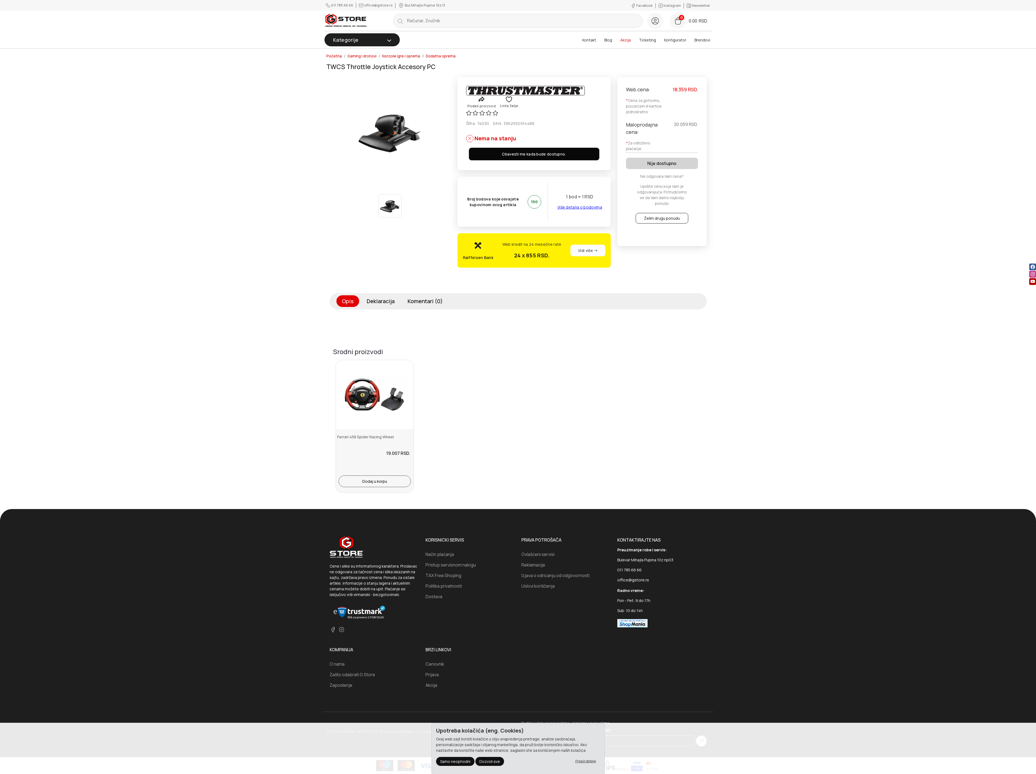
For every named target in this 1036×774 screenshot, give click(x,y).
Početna (334, 56)
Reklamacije (533, 565)
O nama (337, 664)
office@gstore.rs (378, 5)
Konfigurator (675, 40)
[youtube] (1032, 281)
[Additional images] (390, 205)
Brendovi (702, 40)
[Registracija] (655, 21)
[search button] (400, 21)
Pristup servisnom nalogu (451, 565)
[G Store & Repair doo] (346, 21)
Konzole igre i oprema (401, 56)
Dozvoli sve (489, 761)
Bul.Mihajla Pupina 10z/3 (424, 5)
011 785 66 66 (342, 5)
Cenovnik (435, 664)
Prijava (432, 675)
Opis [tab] (348, 301)
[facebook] (1032, 267)
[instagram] (1032, 274)
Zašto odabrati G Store (352, 675)
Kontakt (589, 40)
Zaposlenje (341, 685)
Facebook (644, 5)
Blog (608, 40)
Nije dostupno (661, 163)
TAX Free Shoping (443, 575)
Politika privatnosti (444, 586)
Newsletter (700, 5)
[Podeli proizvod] (481, 99)
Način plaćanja (440, 554)
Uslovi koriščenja (538, 586)
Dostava (434, 597)
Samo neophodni (455, 761)
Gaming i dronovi (362, 56)
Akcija (625, 40)
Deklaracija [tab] (381, 301)
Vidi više (586, 250)
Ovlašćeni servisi (537, 554)
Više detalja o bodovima (579, 207)
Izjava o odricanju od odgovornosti (555, 575)
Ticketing (647, 40)
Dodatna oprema (441, 56)
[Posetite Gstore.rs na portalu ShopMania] (632, 623)
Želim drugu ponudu (662, 218)
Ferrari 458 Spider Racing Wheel (365, 436)
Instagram (672, 5)
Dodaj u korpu (374, 481)
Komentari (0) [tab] (425, 301)
